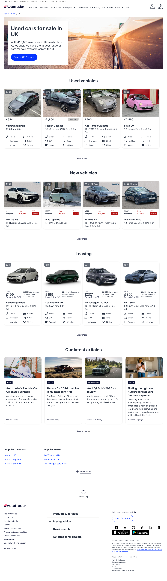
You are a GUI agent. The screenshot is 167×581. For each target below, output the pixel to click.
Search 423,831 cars (24, 57)
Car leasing (95, 7)
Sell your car (55, 7)
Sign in (160, 8)
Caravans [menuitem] (33, 1)
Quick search (61, 529)
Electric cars (107, 7)
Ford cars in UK (51, 459)
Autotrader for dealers (67, 536)
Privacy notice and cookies (15, 532)
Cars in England (13, 459)
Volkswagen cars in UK (55, 463)
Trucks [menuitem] (41, 1)
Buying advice (62, 521)
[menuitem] (32, 7)
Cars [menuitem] (5, 1)
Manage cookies (10, 548)
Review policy (9, 539)
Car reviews (83, 7)
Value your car (69, 7)
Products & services (65, 513)
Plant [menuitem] (52, 1)
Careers (7, 525)
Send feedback (122, 518)
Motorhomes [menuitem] (24, 1)
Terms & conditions (12, 535)
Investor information (12, 528)
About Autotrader (11, 521)
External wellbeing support (15, 543)
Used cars (32, 7)
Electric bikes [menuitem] (61, 1)
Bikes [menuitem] (16, 1)
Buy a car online (122, 7)
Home (6, 14)
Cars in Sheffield (13, 463)
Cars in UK (10, 455)
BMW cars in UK (52, 455)
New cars (44, 7)
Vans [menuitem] (10, 1)
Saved (152, 8)
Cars (13, 14)
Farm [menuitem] (47, 1)
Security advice (10, 514)
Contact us (8, 517)
